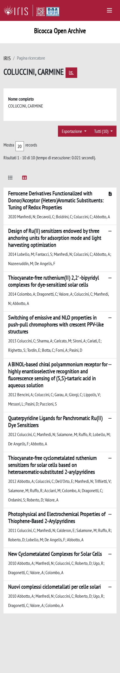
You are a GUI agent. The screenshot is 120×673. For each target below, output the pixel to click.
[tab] (10, 179)
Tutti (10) (101, 131)
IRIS (7, 58)
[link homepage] (18, 10)
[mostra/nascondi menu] (110, 10)
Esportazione (72, 131)
